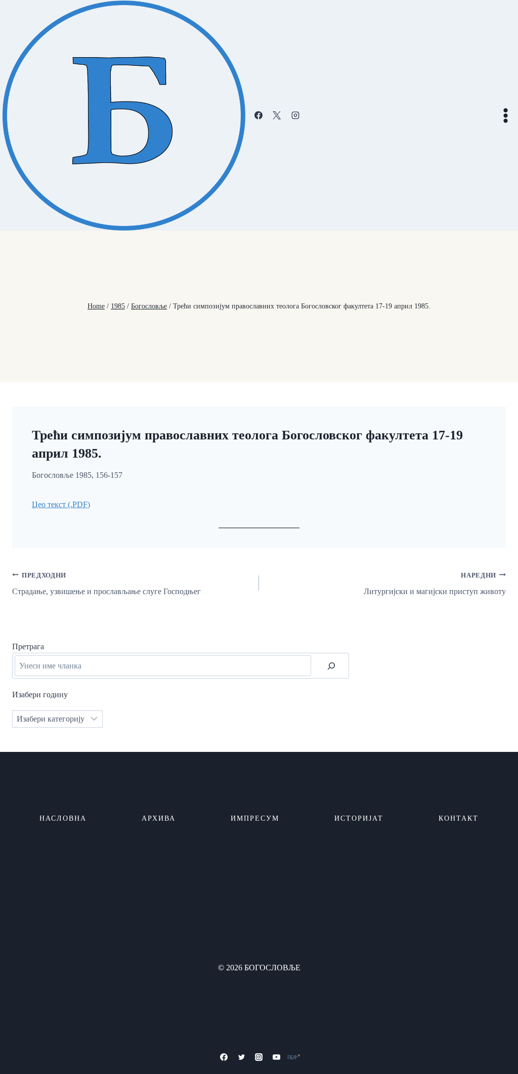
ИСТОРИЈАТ (358, 818)
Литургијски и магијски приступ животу (435, 584)
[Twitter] (241, 1056)
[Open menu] (505, 115)
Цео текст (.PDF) (61, 504)
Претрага (28, 646)
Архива (159, 818)
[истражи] (331, 665)
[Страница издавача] (293, 1056)
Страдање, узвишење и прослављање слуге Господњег (106, 584)
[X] (277, 115)
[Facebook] (258, 115)
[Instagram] (295, 115)
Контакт (459, 818)
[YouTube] (276, 1056)
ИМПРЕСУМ (255, 818)
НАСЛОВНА (63, 818)
